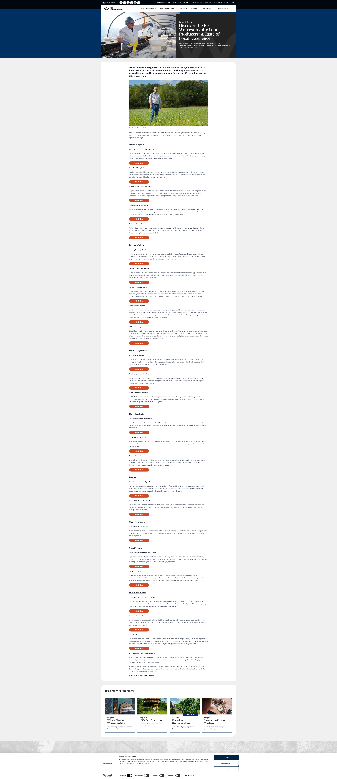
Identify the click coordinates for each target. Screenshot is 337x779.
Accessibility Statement (221, 2)
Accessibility (222, 8)
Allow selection (226, 763)
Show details (188, 775)
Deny (226, 769)
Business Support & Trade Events (203, 2)
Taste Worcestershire (147, 8)
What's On (194, 8)
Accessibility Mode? (112, 2)
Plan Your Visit (207, 8)
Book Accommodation (167, 8)
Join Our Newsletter (185, 2)
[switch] (146, 775)
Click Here (139, 163)
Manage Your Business (164, 2)
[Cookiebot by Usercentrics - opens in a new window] (107, 775)
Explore (182, 8)
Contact (174, 2)
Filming (232, 2)
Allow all (226, 757)
